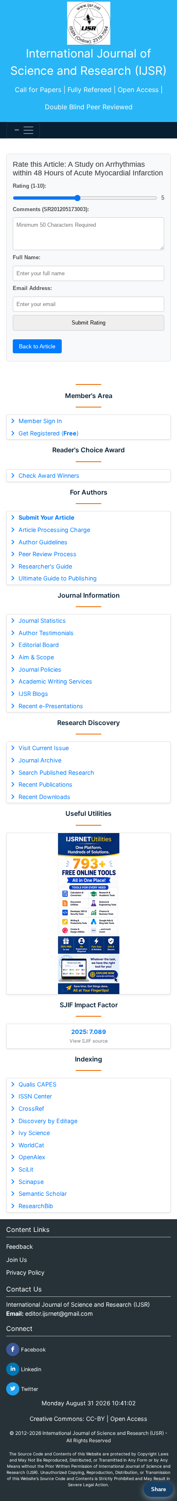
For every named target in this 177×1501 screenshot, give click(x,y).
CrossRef (31, 1108)
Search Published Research (56, 772)
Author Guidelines (43, 542)
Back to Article (37, 346)
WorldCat (31, 1145)
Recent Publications (45, 784)
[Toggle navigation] (23, 130)
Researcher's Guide (45, 566)
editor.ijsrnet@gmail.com (59, 1313)
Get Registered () (49, 433)
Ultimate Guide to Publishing (58, 578)
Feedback (19, 1246)
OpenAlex (32, 1156)
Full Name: (26, 257)
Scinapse (31, 1181)
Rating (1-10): (29, 186)
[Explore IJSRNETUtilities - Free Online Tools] (88, 913)
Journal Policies (40, 669)
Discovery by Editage (48, 1120)
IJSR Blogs (33, 693)
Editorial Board (39, 644)
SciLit (26, 1169)
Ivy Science (34, 1132)
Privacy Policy (25, 1272)
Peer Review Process (48, 553)
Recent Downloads (44, 796)
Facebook (32, 1349)
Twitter (28, 1389)
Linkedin (30, 1369)
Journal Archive (40, 760)
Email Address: (32, 288)
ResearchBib (36, 1205)
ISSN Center (35, 1096)
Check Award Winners (49, 475)
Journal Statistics (42, 620)
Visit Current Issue (44, 747)
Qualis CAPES (37, 1084)
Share (158, 1489)
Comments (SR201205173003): (51, 209)
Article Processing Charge (54, 529)
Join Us (16, 1259)
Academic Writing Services (55, 681)
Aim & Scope (36, 657)
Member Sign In (40, 420)
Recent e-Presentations (51, 705)
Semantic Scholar (43, 1193)
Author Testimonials (46, 632)
